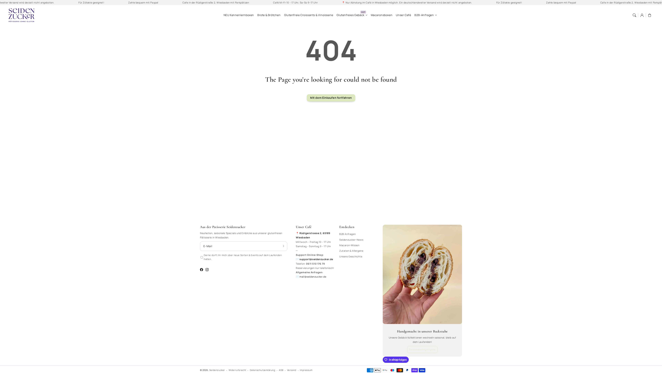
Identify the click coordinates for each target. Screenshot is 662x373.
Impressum (306, 370)
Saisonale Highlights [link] (422, 349)
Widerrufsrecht (237, 370)
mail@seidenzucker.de (312, 276)
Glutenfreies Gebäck (350, 15)
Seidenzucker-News (351, 239)
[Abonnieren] (283, 246)
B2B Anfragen (347, 234)
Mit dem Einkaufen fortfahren (331, 98)
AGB (281, 370)
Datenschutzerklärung (262, 370)
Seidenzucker (217, 370)
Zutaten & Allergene (351, 250)
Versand (291, 370)
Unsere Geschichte (350, 256)
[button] (634, 15)
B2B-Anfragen (424, 15)
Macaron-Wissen (349, 245)
